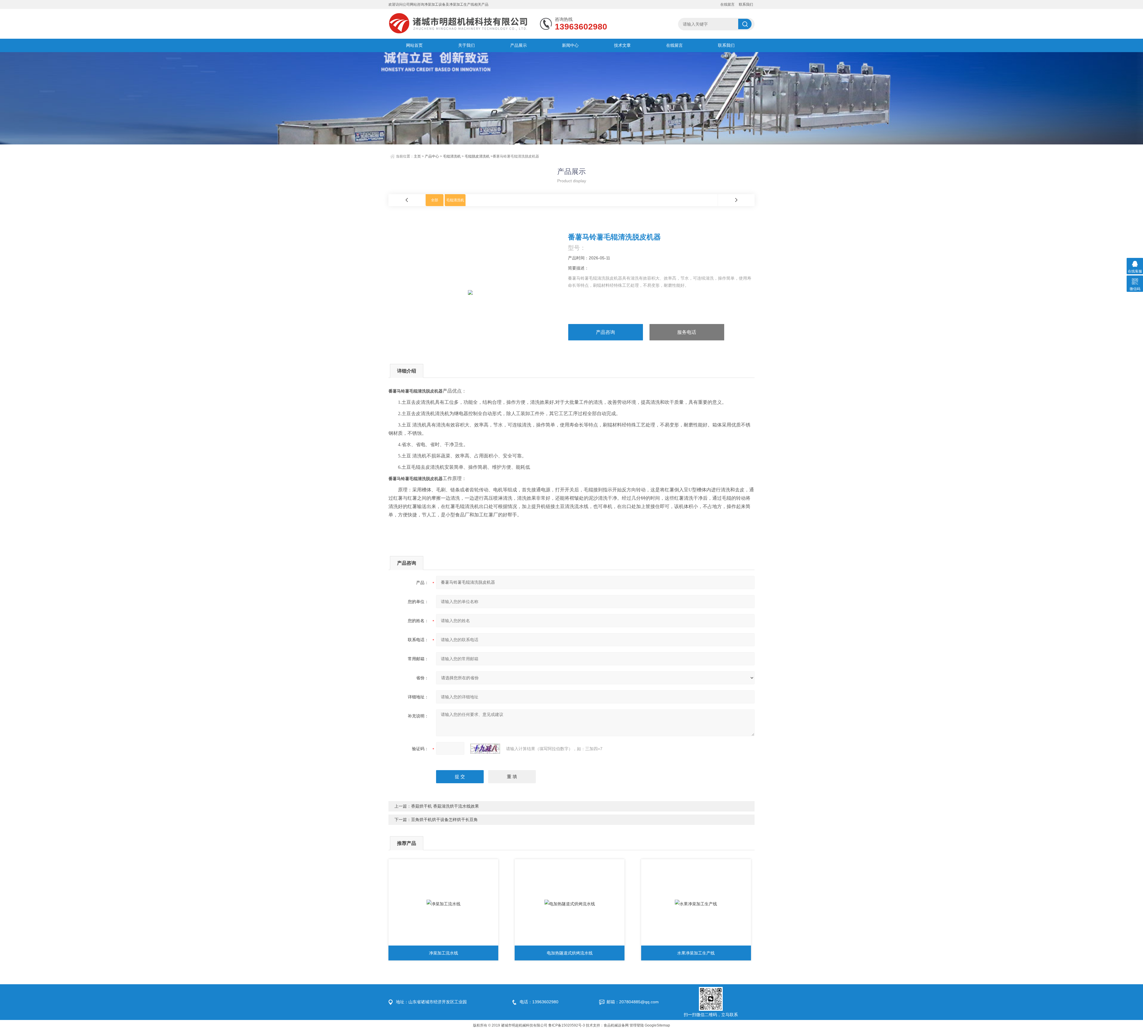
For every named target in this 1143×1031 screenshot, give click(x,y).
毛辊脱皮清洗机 (477, 156)
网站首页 (414, 45)
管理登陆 (637, 1025)
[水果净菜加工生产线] (696, 904)
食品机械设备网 (616, 1025)
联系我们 (746, 4)
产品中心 (432, 156)
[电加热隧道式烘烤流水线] (569, 904)
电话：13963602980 (539, 1001)
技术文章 (622, 45)
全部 (434, 200)
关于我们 (466, 45)
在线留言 (727, 4)
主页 (417, 156)
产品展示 (518, 45)
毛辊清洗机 (452, 156)
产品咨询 (605, 332)
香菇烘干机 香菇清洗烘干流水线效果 (445, 806)
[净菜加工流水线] (443, 904)
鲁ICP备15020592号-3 (566, 1025)
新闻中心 (570, 45)
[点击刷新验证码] (485, 749)
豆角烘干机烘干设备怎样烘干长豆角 (444, 819)
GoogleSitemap (657, 1025)
